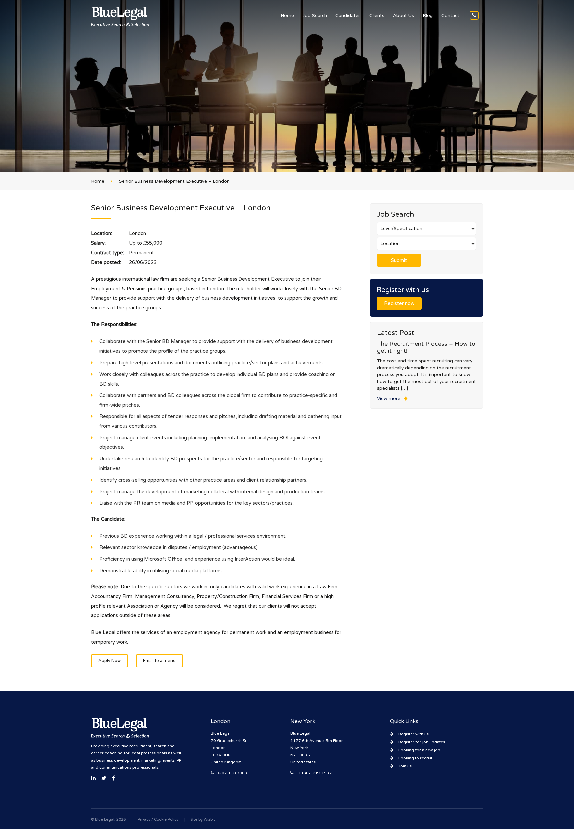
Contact (450, 15)
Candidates (348, 15)
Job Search (315, 15)
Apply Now (109, 660)
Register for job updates (421, 742)
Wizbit (209, 819)
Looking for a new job (419, 750)
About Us (403, 15)
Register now (399, 303)
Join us (405, 766)
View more (388, 398)
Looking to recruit (415, 758)
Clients (376, 15)
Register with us (413, 734)
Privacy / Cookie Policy (158, 819)
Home (287, 15)
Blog (428, 15)
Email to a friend (159, 660)
